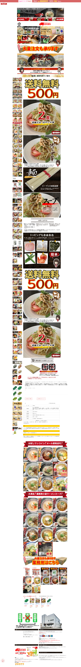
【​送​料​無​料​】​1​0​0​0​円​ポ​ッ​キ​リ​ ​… (37, 604)
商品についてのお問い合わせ (36, 403)
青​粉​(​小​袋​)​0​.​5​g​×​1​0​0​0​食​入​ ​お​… (26, 604)
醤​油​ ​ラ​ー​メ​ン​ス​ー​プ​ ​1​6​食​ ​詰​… (32, 604)
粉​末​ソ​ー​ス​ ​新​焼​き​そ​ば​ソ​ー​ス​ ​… (43, 604)
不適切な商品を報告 (52, 403)
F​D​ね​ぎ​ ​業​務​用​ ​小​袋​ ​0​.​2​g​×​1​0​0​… (49, 604)
